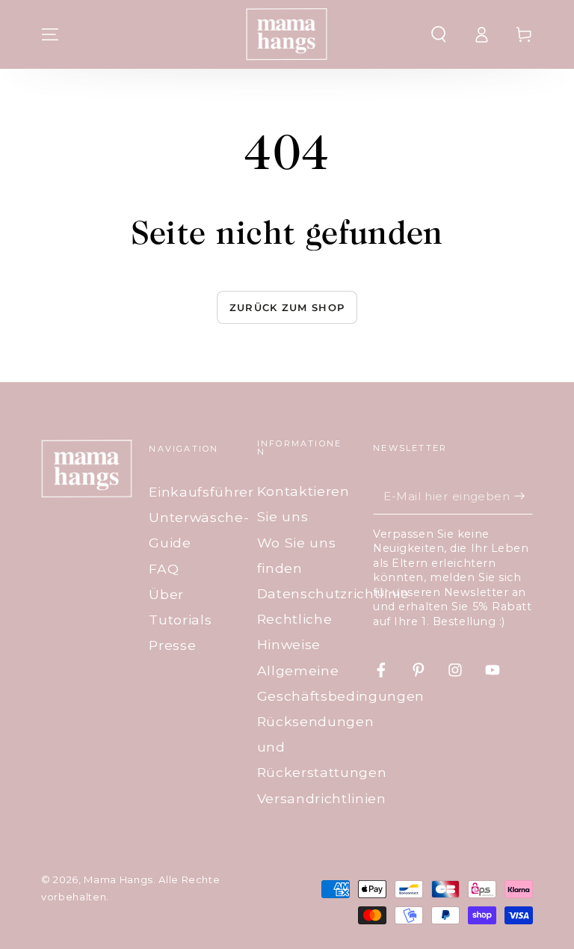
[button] (438, 34)
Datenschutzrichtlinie (333, 593)
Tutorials (180, 619)
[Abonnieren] (523, 496)
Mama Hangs (118, 879)
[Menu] (50, 34)
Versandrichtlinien (321, 798)
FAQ (164, 569)
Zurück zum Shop (287, 307)
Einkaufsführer (201, 492)
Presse (172, 645)
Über (166, 594)
